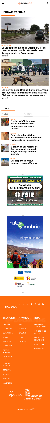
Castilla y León (7, 358)
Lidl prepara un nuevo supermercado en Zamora (23, 162)
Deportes (7, 370)
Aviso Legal (39, 344)
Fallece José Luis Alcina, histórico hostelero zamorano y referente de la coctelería (25, 137)
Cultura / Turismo (7, 364)
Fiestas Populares (7, 351)
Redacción (5, 56)
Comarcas (7, 346)
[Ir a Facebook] (20, 304)
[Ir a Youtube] (39, 304)
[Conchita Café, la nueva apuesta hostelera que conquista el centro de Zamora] (5, 122)
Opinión (22, 328)
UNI (20, 324)
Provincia (7, 328)
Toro (5, 337)
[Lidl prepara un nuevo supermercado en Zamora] (5, 162)
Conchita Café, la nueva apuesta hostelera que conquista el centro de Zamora (22, 125)
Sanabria (7, 341)
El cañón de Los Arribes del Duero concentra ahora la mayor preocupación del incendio (24, 150)
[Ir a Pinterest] (35, 304)
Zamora (6, 324)
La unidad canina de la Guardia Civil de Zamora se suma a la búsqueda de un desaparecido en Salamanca (23, 50)
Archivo (22, 341)
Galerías (22, 333)
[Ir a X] (27, 304)
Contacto (39, 348)
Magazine (7, 383)
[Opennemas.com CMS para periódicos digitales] (25, 409)
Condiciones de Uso (40, 332)
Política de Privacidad (39, 339)
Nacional (7, 379)
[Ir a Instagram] (31, 304)
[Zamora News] (25, 3)
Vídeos (22, 337)
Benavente (8, 333)
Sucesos (6, 374)
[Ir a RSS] (43, 304)
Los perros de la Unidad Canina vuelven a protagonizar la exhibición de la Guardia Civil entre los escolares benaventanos (24, 92)
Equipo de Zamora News (40, 325)
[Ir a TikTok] (24, 304)
